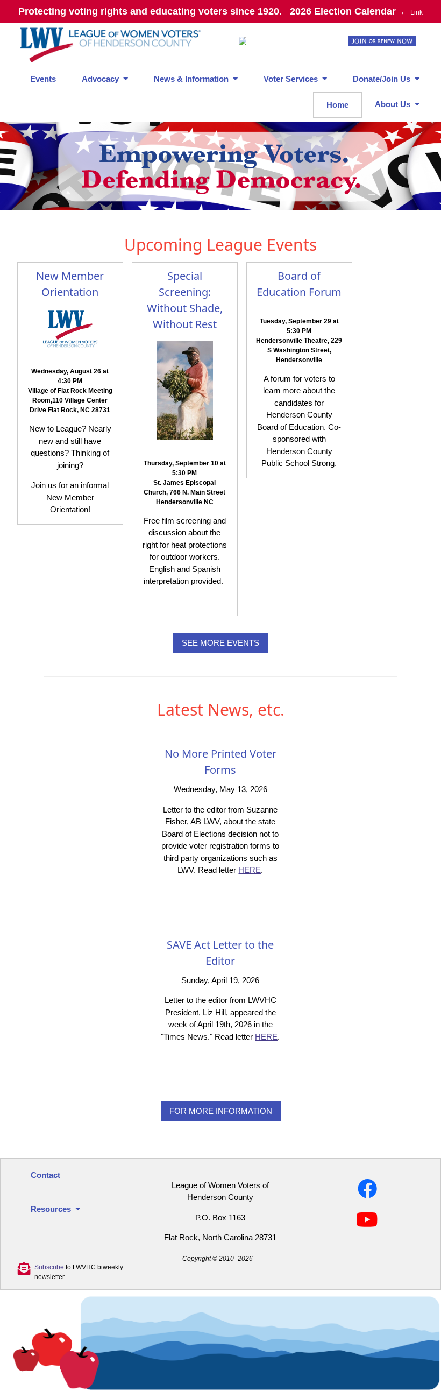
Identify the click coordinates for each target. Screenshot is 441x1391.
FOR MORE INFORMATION (220, 1110)
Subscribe (49, 1267)
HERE (249, 869)
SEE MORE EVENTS (220, 642)
